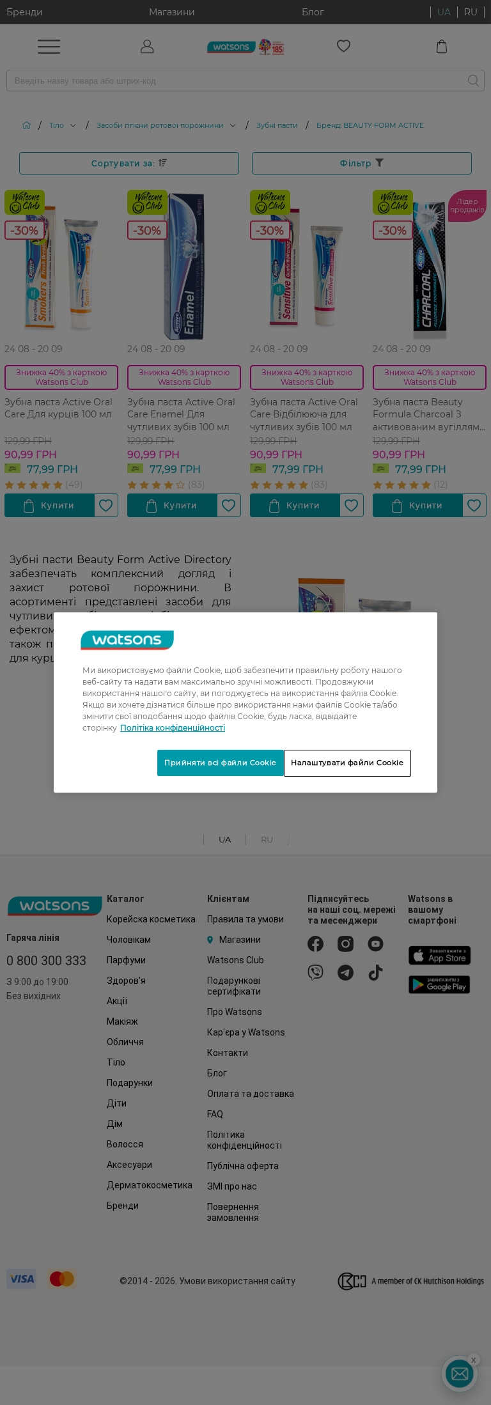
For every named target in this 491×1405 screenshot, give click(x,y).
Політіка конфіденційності (172, 728)
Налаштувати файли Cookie (347, 762)
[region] (245, 702)
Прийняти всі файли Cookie (220, 762)
